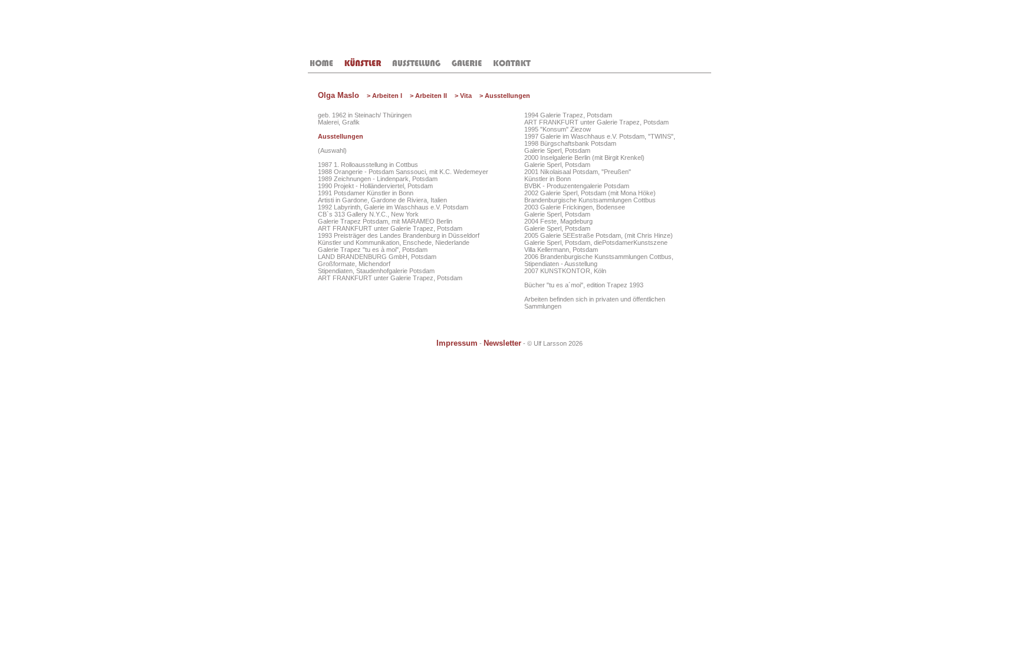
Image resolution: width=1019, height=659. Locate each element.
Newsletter (502, 343)
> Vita (463, 95)
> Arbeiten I (384, 95)
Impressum (457, 343)
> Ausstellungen (504, 95)
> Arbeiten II (428, 95)
